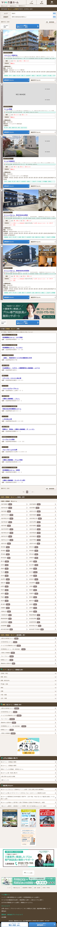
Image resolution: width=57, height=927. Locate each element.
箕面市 (32, 590)
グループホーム (5, 385)
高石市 (4, 600)
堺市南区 (5, 554)
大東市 (32, 586)
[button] (28, 13)
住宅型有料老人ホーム (7, 52)
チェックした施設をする (41, 924)
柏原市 (4, 593)
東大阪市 (5, 604)
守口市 (4, 572)
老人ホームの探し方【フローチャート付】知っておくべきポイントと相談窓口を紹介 (23, 793)
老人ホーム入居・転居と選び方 (9, 772)
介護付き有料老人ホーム (8, 158)
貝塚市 (32, 568)
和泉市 (9, 58)
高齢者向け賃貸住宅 (7, 663)
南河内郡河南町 (6, 629)
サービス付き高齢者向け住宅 (8, 355)
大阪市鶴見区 (34, 536)
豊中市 (4, 561)
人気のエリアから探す (36, 900)
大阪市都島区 (6, 504)
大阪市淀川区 (6, 536)
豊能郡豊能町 (34, 615)
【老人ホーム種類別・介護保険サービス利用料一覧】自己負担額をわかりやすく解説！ (24, 806)
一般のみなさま (16, 887)
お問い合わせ (5, 908)
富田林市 (33, 579)
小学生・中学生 (46, 887)
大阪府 (6, 58)
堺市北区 (33, 554)
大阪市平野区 (34, 540)
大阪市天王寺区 (6, 514)
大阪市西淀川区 (6, 518)
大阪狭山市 (5, 611)
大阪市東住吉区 (6, 532)
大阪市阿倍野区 (6, 529)
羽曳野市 (33, 593)
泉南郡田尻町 (34, 622)
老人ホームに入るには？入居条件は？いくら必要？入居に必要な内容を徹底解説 (22, 789)
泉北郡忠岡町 (34, 618)
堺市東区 (5, 550)
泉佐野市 (5, 579)
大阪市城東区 (34, 525)
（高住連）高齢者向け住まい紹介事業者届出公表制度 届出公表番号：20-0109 (28, 920)
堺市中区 (33, 547)
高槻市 (4, 568)
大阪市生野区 (34, 522)
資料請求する (9, 80)
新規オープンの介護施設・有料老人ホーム (12, 769)
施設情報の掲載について (43, 908)
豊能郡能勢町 (6, 618)
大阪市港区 (5, 511)
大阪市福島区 (34, 504)
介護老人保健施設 (5, 365)
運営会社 (3, 911)
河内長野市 (33, 582)
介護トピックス (5, 780)
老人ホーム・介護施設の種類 (8, 762)
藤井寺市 (33, 600)
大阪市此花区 (6, 507)
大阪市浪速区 (34, 514)
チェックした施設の (23, 26)
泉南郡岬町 (5, 625)
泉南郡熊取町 (6, 622)
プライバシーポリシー (16, 908)
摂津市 (32, 597)
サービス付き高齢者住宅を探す (9, 900)
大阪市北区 (5, 543)
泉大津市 (33, 565)
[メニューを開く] (52, 2)
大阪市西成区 (34, 532)
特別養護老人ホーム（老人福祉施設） (9, 334)
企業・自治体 (37, 887)
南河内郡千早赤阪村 (36, 629)
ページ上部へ (29, 873)
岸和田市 (33, 557)
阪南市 (32, 611)
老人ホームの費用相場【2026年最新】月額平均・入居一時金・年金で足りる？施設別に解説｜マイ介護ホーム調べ (28, 797)
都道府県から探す (24, 900)
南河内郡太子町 (34, 625)
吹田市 (4, 565)
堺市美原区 (5, 557)
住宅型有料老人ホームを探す (31, 897)
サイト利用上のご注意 (30, 908)
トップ (8, 887)
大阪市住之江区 (6, 540)
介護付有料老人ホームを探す (14, 897)
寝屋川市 (5, 582)
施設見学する (36, 80)
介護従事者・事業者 (27, 887)
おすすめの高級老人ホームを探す (10, 902)
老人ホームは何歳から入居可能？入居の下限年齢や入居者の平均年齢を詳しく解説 (23, 802)
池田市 (32, 561)
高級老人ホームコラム (27, 902)
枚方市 (32, 572)
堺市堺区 (5, 547)
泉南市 (32, 604)
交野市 (32, 607)
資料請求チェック (1, 37)
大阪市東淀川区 (35, 518)
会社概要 (3, 917)
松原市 (4, 586)
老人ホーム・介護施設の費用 (8, 765)
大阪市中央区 (34, 543)
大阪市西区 (33, 507)
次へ (33, 492)
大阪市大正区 (34, 511)
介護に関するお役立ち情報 (8, 776)
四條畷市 (5, 607)
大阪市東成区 (6, 522)
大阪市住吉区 (34, 529)
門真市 (4, 597)
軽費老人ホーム (5, 375)
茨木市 (4, 575)
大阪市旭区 (5, 525)
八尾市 (32, 575)
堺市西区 (33, 550)
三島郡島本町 (6, 615)
